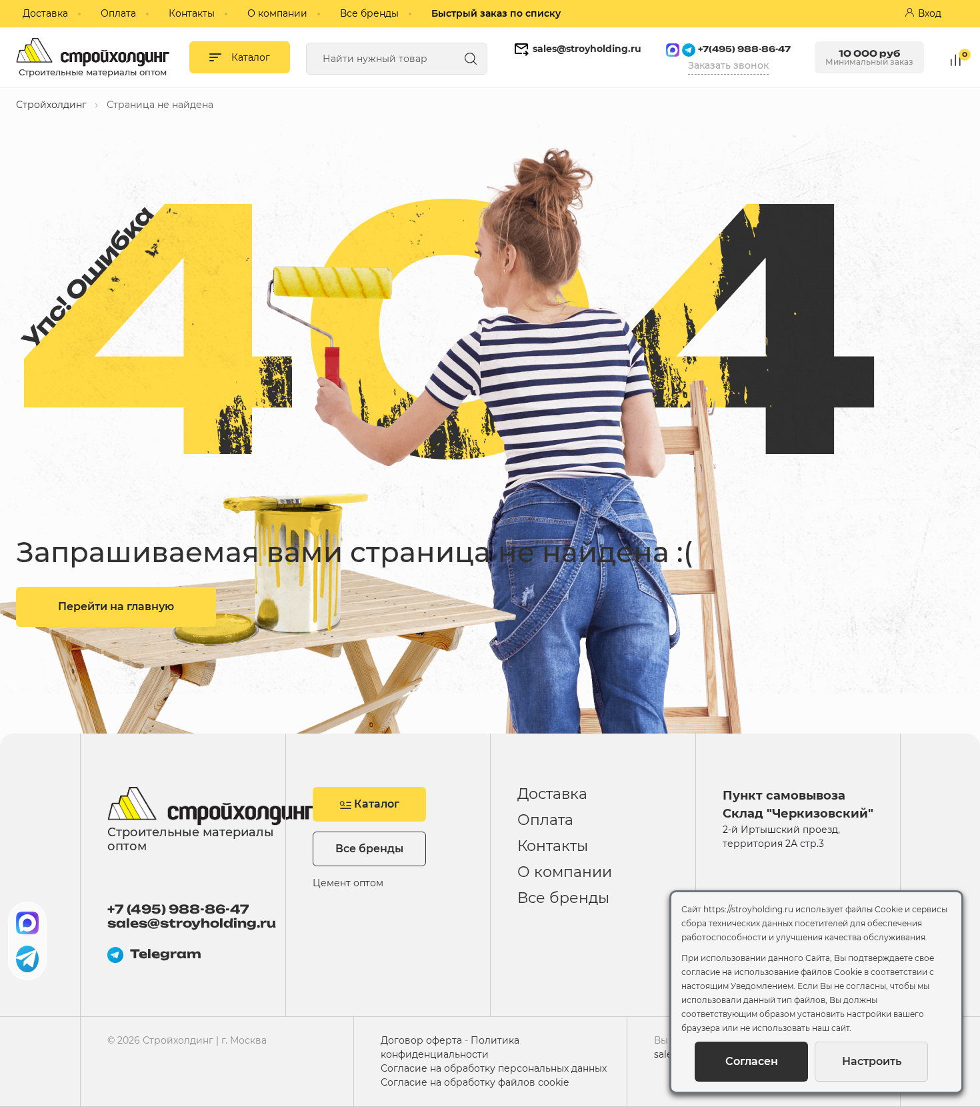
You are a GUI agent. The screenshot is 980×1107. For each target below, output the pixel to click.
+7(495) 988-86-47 (744, 49)
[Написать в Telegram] (27, 959)
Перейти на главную (116, 606)
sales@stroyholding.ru (587, 49)
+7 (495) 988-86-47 (178, 909)
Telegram (165, 954)
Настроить (871, 1061)
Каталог (375, 804)
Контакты (192, 13)
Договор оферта (421, 1040)
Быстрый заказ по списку (496, 13)
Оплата (118, 13)
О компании (277, 13)
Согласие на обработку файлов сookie (475, 1082)
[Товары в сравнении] (956, 59)
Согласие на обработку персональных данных (494, 1068)
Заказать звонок (728, 65)
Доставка (45, 13)
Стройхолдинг (51, 105)
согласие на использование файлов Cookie (771, 972)
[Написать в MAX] (27, 923)
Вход (929, 13)
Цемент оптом (348, 883)
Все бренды (369, 13)
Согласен (751, 1061)
